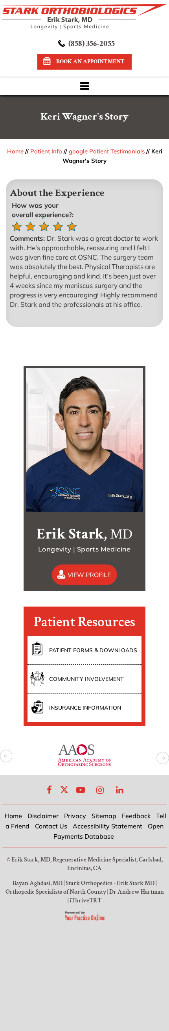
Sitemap (104, 816)
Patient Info (46, 151)
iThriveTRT (85, 900)
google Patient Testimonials (107, 151)
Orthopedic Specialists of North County (56, 892)
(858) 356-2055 (91, 43)
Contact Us (51, 826)
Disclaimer (43, 816)
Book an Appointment (90, 61)
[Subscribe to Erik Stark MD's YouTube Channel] (80, 790)
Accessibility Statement (107, 826)
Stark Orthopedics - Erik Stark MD (110, 883)
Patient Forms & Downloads (93, 650)
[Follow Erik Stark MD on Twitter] (64, 790)
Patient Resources (84, 622)
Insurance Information (85, 707)
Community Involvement (86, 678)
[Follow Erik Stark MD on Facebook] (49, 790)
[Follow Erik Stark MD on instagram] (100, 790)
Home (15, 151)
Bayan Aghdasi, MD (37, 883)
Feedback (136, 816)
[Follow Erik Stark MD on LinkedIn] (120, 790)
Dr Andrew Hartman (136, 892)
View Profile (89, 575)
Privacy (75, 816)
